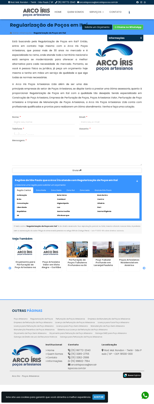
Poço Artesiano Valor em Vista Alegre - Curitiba (51, 264)
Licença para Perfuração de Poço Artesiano (34, 326)
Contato (115, 12)
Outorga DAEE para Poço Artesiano (111, 333)
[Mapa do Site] (84, 375)
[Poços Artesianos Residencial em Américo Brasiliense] (129, 249)
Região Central (24, 190)
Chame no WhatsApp (129, 27)
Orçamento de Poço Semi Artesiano (30, 333)
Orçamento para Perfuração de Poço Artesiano (70, 333)
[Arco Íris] (26, 355)
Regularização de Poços (41, 319)
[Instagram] (141, 2)
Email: (83, 117)
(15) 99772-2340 (66, 2)
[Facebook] (137, 2)
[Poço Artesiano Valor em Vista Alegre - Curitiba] (51, 251)
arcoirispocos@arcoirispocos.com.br (99, 2)
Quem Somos (75, 12)
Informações (54, 361)
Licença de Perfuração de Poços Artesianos (75, 322)
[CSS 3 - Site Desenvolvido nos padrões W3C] (105, 375)
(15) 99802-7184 (80, 361)
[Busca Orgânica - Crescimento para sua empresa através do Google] (132, 375)
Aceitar (98, 396)
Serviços (95, 12)
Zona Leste (84, 190)
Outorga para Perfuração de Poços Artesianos (81, 337)
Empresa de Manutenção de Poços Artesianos (109, 319)
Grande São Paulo (103, 190)
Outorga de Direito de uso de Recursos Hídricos (35, 337)
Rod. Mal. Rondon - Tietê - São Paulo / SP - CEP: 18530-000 (122, 352)
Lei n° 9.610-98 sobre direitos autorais (108, 230)
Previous (9, 268)
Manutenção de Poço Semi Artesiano (108, 326)
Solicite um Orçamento (97, 27)
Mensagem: (19, 140)
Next (144, 268)
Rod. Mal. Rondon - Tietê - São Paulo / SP (32, 2)
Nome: (16, 117)
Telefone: (18, 128)
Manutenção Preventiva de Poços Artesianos (34, 329)
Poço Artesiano (21, 319)
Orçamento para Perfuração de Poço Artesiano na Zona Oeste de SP (25, 266)
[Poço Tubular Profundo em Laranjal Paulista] (103, 249)
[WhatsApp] (145, 2)
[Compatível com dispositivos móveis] (116, 375)
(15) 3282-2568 (80, 357)
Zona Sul (70, 190)
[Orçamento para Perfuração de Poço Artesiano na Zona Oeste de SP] (25, 251)
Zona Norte (41, 190)
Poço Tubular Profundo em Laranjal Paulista (103, 262)
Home (58, 12)
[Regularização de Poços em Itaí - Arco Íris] (36, 12)
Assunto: (85, 128)
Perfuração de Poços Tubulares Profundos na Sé (77, 262)
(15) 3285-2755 (80, 354)
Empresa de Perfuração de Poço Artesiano (33, 322)
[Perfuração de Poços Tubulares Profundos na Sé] (77, 249)
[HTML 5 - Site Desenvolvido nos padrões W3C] (93, 375)
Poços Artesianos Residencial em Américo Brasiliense (129, 263)
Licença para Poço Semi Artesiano (72, 326)
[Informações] (129, 12)
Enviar (76, 170)
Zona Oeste (56, 190)
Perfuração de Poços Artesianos (70, 319)
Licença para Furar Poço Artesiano (113, 322)
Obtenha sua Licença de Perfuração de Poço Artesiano (82, 329)
